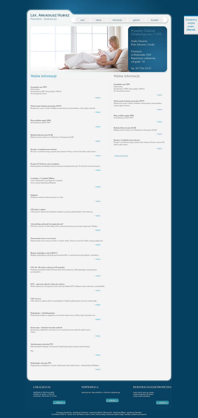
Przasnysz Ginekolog (64, 412)
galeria (136, 20)
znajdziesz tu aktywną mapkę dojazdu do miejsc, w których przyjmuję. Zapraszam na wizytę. (45, 394)
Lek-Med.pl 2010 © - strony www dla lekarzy (68, 414)
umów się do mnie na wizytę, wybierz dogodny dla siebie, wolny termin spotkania (143, 394)
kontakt (154, 20)
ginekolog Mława (119, 412)
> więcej (97, 97)
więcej (159, 95)
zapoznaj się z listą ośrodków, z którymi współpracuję (101, 392)
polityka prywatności (138, 414)
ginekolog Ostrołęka (134, 412)
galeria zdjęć (119, 414)
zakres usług (100, 414)
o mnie (92, 414)
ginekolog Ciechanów (80, 412)
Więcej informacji (121, 156)
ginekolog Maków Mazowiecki (101, 412)
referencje (117, 20)
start (82, 20)
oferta (98, 20)
